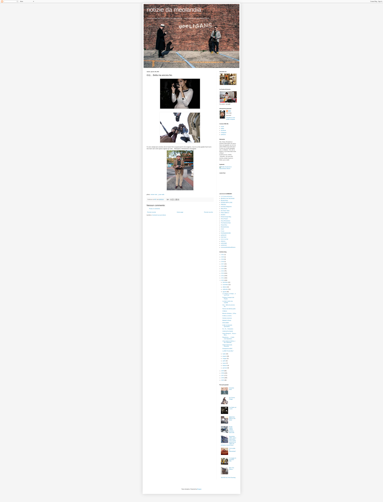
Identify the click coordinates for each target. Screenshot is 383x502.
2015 (222, 268)
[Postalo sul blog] (173, 200)
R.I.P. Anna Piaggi (232, 398)
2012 (222, 275)
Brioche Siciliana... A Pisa (229, 313)
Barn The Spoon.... (231, 468)
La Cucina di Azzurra (226, 196)
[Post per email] (167, 199)
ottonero (223, 241)
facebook (223, 130)
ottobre (225, 287)
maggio (225, 358)
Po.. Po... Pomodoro (227, 329)
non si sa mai (224, 239)
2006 (222, 377)
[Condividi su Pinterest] (178, 200)
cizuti (222, 229)
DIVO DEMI (225, 322)
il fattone (224, 311)
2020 (222, 257)
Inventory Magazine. (226, 206)
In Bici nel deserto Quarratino (227, 325)
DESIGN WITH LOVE (226, 202)
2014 (222, 271)
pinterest (223, 134)
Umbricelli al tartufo (227, 331)
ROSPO (223, 214)
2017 (222, 264)
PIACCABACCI (225, 212)
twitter (222, 128)
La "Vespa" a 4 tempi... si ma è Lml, (229, 294)
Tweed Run (224, 225)
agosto (225, 291)
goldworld (223, 235)
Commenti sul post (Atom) (159, 215)
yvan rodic (161, 194)
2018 (222, 261)
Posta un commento (154, 208)
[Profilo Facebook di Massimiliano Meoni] (227, 168)
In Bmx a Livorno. (227, 315)
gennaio (225, 368)
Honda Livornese (227, 318)
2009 (222, 371)
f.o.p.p (222, 231)
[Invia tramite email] (171, 200)
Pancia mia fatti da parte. (229, 308)
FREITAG (223, 204)
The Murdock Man (226, 223)
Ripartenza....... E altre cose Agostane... (228, 338)
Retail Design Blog (226, 216)
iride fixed (223, 237)
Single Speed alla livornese (227, 345)
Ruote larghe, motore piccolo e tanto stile (231, 429)
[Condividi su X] (175, 200)
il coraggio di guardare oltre (232, 459)
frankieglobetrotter (226, 233)
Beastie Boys (224, 200)
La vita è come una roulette (227, 301)
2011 (222, 278)
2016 (222, 266)
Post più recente (151, 212)
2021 (222, 254)
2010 (222, 280)
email (222, 126)
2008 (222, 373)
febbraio (225, 365)
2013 (222, 273)
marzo (224, 363)
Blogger (199, 489)
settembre (225, 289)
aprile (224, 361)
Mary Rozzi (224, 208)
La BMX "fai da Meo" (227, 351)
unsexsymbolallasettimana (228, 247)
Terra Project (224, 218)
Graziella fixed (231, 388)
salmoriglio (224, 243)
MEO (229, 111)
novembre (225, 284)
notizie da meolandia (174, 9)
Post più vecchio (208, 212)
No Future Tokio (225, 210)
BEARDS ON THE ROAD (227, 198)
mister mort (154, 194)
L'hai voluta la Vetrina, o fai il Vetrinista (228, 341)
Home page (180, 212)
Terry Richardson (225, 221)
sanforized (224, 245)
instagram (223, 132)
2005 (222, 380)
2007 (222, 375)
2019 (222, 259)
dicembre (225, 282)
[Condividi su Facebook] (176, 200)
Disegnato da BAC (227, 348)
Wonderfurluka (225, 227)
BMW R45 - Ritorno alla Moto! (232, 418)
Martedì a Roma (226, 320)
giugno (225, 356)
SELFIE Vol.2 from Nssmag (228, 477)
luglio (224, 354)
